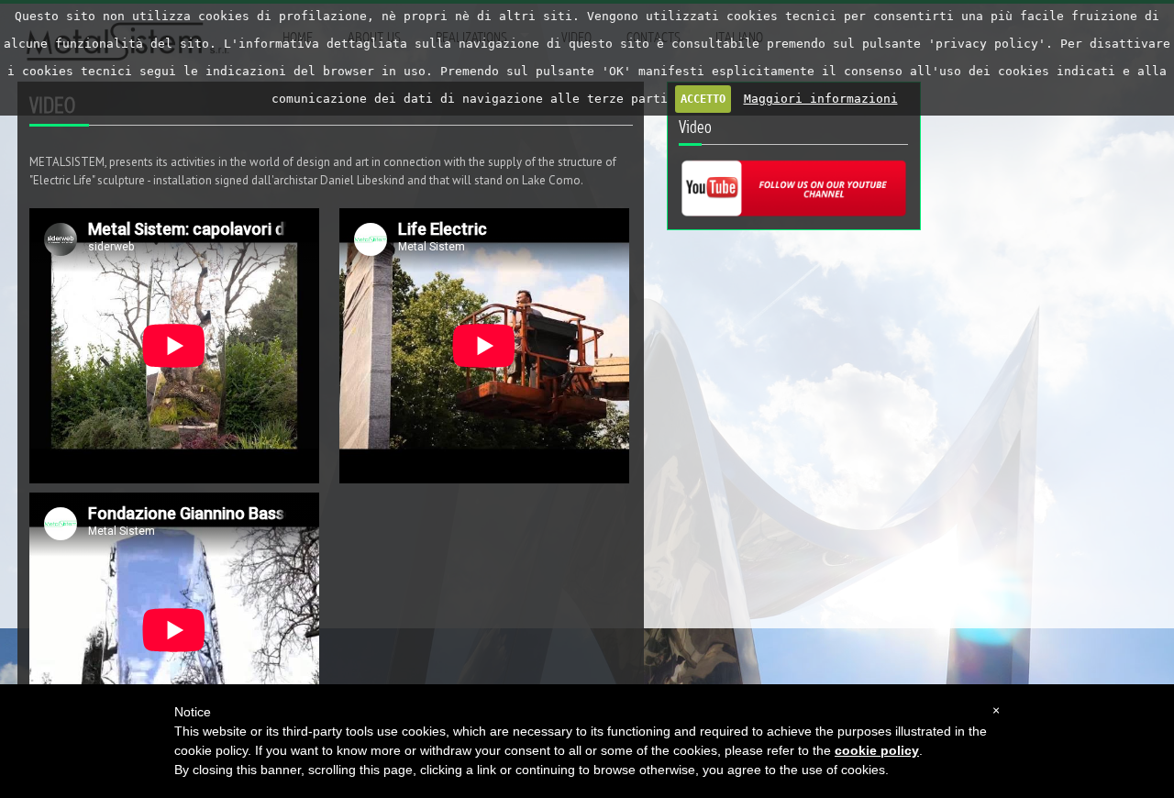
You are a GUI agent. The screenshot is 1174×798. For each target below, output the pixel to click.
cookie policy (877, 750)
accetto (703, 99)
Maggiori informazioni (821, 98)
